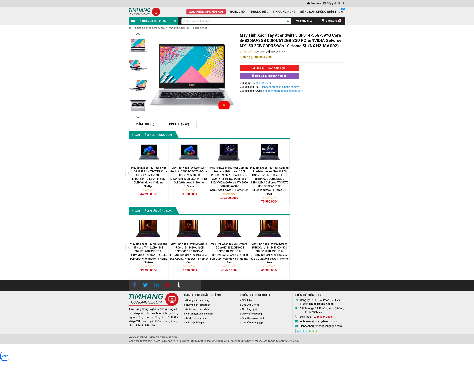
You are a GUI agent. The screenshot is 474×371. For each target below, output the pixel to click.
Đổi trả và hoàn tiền (196, 318)
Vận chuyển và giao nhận (199, 313)
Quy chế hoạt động (252, 313)
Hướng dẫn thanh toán (198, 304)
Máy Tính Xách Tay (179, 27)
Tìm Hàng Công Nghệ (166, 337)
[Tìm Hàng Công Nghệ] (144, 11)
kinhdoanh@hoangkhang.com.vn (280, 86)
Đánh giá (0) (145, 124)
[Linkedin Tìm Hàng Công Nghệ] (156, 285)
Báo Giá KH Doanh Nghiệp (270, 75)
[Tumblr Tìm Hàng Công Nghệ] (178, 285)
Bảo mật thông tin (195, 322)
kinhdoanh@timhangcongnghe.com (282, 90)
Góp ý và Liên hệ (250, 304)
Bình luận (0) (179, 124)
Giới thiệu (247, 300)
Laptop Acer (200, 27)
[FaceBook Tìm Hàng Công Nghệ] (134, 285)
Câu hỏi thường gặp (252, 322)
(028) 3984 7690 (261, 83)
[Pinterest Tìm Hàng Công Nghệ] (167, 285)
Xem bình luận (277, 51)
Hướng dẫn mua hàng (197, 300)
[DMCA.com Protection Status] (306, 330)
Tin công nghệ (249, 309)
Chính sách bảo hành (197, 309)
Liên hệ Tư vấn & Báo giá (270, 68)
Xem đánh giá (261, 51)
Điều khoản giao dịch (253, 318)
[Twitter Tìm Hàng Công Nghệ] (145, 285)
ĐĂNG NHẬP (306, 21)
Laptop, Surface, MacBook (150, 27)
